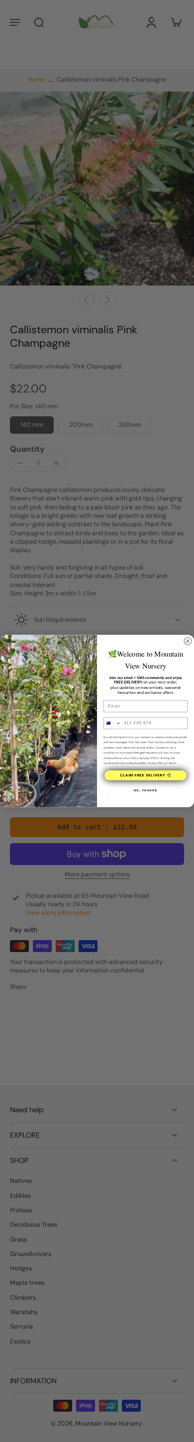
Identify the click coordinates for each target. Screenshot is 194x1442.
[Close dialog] (188, 641)
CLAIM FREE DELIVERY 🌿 (146, 775)
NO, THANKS (146, 790)
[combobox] (112, 723)
